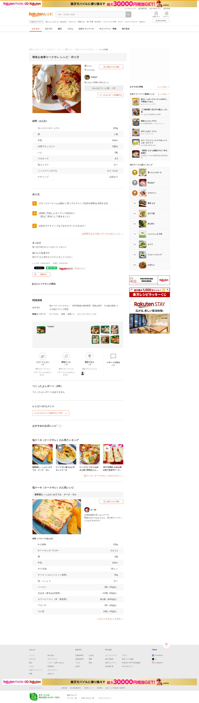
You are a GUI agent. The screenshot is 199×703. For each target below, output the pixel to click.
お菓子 (77, 666)
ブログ (124, 655)
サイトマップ (52, 659)
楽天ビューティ (111, 663)
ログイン (166, 16)
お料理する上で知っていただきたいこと (101, 234)
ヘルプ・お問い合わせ (56, 663)
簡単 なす (81, 22)
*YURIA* (50, 327)
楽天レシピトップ (36, 49)
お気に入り (156, 16)
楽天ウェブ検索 (127, 659)
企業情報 (64, 688)
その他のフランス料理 (58, 309)
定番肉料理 (79, 655)
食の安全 (126, 29)
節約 (90, 663)
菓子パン (68, 49)
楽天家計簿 (142, 8)
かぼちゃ (142, 22)
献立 (60, 29)
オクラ (120, 22)
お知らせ (51, 674)
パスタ (77, 663)
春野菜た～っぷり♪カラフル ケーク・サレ (56, 494)
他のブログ (81, 269)
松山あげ (63, 22)
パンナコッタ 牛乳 (109, 22)
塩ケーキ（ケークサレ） (85, 49)
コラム (70, 29)
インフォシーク (130, 8)
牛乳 (40, 140)
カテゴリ (49, 29)
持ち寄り (98, 22)
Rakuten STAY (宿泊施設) (131, 663)
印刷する (43, 274)
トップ (31, 655)
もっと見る (162, 87)
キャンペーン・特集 (107, 29)
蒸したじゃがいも (52, 22)
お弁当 (91, 655)
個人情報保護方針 (75, 688)
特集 (30, 674)
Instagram (159, 663)
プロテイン (72, 22)
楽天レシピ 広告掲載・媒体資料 (115, 688)
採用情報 (99, 688)
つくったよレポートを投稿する (110, 95)
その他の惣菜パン (111, 306)
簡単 (63, 314)
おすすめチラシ (155, 8)
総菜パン (71, 314)
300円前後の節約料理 (81, 306)
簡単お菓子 (97, 306)
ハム (40, 152)
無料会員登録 (162, 20)
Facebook (159, 655)
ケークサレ (54, 314)
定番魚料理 (79, 659)
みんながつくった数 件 (103, 88)
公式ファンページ (86, 29)
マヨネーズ (43, 158)
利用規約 (51, 666)
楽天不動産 (109, 659)
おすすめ (35, 29)
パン (59, 49)
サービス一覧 (72, 698)
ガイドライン (52, 670)
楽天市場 (166, 8)
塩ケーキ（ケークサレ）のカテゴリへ (102, 476)
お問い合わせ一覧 (87, 698)
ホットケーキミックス (48, 128)
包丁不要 (90, 22)
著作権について (89, 688)
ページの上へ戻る (166, 644)
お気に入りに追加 (112, 67)
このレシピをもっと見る (109, 619)
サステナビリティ (104, 698)
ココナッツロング (130, 22)
